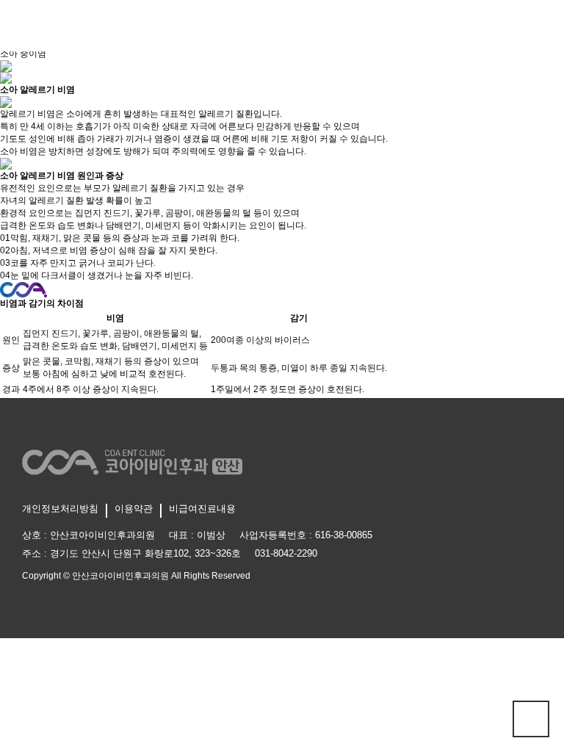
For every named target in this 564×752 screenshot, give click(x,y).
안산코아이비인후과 (282, 25)
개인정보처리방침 (60, 508)
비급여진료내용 (202, 508)
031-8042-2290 (286, 553)
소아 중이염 (23, 53)
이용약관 (134, 508)
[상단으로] (531, 719)
